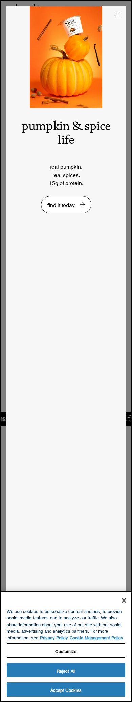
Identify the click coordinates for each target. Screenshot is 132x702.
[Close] (123, 600)
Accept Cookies (66, 689)
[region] (66, 646)
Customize (65, 650)
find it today (61, 203)
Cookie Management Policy (96, 637)
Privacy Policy (54, 637)
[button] (116, 15)
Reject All (66, 670)
